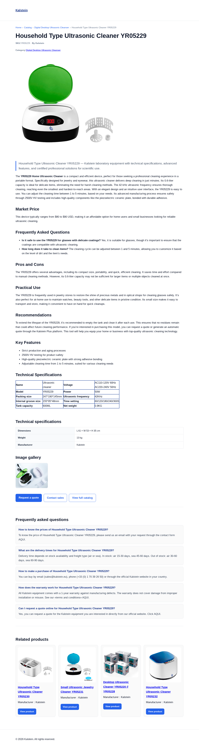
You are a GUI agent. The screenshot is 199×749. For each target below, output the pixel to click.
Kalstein (22, 10)
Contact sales (55, 497)
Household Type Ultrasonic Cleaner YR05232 (158, 692)
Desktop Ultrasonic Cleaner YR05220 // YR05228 (116, 687)
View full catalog (82, 497)
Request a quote (29, 497)
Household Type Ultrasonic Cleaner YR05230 (30, 692)
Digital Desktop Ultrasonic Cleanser (43, 50)
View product (27, 711)
